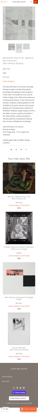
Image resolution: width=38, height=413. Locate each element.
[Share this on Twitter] (11, 149)
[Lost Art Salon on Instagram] (20, 388)
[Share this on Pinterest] (21, 149)
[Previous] (4, 23)
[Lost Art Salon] (19, 2)
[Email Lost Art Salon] (14, 388)
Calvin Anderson (9, 81)
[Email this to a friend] (26, 149)
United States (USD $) (18, 398)
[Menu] (1, 2)
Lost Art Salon (15, 403)
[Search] (31, 2)
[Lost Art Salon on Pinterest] (24, 388)
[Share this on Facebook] (16, 149)
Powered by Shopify (26, 403)
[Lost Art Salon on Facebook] (17, 388)
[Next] (33, 23)
